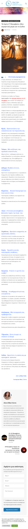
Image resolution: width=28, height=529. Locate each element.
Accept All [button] (14, 525)
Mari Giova (7, 29)
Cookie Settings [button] (6, 525)
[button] (26, 3)
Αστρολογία (4, 21)
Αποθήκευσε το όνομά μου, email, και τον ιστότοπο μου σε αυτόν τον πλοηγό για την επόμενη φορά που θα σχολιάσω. (14, 502)
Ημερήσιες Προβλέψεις (14, 21)
